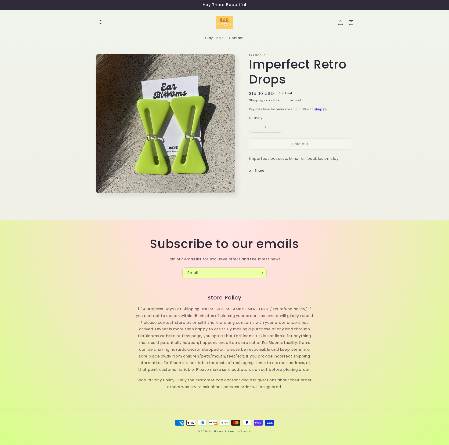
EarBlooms (216, 431)
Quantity (255, 118)
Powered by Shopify (237, 431)
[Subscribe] (261, 272)
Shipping (256, 100)
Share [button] (259, 170)
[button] (101, 22)
